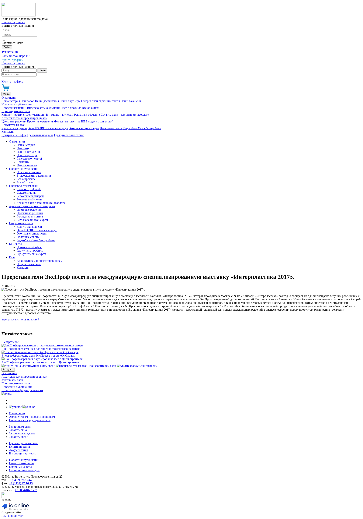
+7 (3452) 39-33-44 (20, 480)
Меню (6, 94)
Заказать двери (18, 436)
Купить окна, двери (14, 128)
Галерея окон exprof (93, 101)
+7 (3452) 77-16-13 (21, 483)
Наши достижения (47, 101)
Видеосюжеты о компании (44, 107)
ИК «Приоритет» (13, 515)
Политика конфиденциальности (22, 390)
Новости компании (14, 107)
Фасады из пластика (67, 121)
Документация (35, 114)
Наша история (11, 101)
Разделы (8, 369)
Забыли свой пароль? (15, 56)
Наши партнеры (70, 101)
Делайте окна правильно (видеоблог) (125, 114)
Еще (12, 257)
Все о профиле (71, 107)
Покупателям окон (14, 124)
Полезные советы (111, 128)
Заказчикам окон (12, 380)
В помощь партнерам (59, 114)
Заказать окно (18, 430)
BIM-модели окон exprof (96, 121)
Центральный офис (14, 135)
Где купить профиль (40, 135)
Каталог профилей (14, 114)
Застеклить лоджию (22, 433)
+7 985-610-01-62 (26, 490)
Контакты (113, 101)
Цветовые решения (14, 121)
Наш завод (27, 101)
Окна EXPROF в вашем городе (48, 128)
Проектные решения (40, 121)
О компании (9, 97)
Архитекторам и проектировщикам (24, 118)
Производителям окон (16, 111)
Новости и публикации (17, 104)
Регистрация (10, 51)
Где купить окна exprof (69, 135)
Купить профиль (19, 446)
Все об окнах (90, 107)
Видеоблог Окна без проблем (142, 128)
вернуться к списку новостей (20, 319)
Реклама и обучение (87, 114)
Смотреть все (10, 342)
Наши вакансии (131, 101)
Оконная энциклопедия (84, 128)
